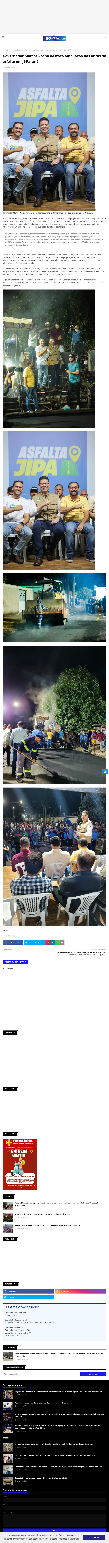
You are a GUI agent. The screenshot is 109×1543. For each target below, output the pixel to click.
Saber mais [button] (73, 1539)
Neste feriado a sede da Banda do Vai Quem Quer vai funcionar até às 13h (47, 1225)
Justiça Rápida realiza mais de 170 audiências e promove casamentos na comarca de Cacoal (55, 1455)
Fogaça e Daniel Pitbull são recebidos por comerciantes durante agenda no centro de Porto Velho (58, 1391)
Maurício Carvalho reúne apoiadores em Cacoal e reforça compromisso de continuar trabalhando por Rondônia (60, 1415)
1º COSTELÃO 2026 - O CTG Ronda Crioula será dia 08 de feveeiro (43, 1214)
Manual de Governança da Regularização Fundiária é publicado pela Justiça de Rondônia (54, 1444)
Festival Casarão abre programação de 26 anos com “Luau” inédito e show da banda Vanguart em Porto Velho (58, 1204)
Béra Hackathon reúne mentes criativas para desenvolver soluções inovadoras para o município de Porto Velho (59, 1354)
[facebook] (28, 1291)
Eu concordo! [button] (94, 1537)
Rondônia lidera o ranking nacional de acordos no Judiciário (41, 1403)
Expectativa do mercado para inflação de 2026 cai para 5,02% (41, 1478)
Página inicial (7, 50)
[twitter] (28, 1297)
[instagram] (80, 1291)
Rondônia (17, 50)
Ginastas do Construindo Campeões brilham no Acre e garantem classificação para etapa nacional (58, 1466)
